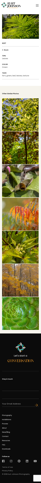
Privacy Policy (7, 470)
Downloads (6, 449)
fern (4, 75)
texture (26, 75)
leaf (14, 75)
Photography (7, 415)
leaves (19, 75)
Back (6, 50)
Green (5, 67)
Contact (5, 436)
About (4, 428)
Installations (6, 419)
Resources (6, 440)
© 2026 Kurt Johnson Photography (16, 474)
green (9, 75)
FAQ (3, 445)
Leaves (5, 58)
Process (5, 424)
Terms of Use (7, 467)
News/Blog (6, 432)
